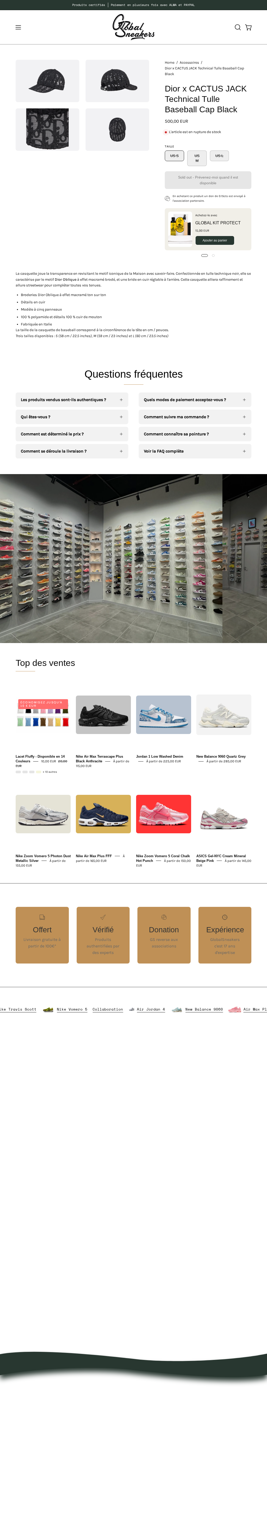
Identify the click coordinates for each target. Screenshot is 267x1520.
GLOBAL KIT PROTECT (218, 223)
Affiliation (148, 1444)
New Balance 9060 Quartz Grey (221, 756)
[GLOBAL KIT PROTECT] (180, 229)
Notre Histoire (152, 1386)
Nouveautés (100, 1386)
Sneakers (98, 1428)
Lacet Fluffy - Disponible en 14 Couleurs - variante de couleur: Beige (38, 772)
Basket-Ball (100, 1437)
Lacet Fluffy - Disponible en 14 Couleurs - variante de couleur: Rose (18, 772)
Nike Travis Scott (42, 1009)
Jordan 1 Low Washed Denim (159, 756)
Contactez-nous (154, 1418)
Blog (143, 1426)
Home (169, 62)
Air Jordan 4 (176, 1009)
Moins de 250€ (103, 1454)
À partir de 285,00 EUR (224, 761)
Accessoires (189, 62)
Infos (94, 1471)
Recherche (149, 1435)
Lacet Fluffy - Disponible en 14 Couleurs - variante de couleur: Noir (25, 772)
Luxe (93, 1420)
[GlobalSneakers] (133, 27)
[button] (237, 27)
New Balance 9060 (229, 1009)
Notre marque (152, 1394)
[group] (133, 5)
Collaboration (133, 1009)
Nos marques (102, 1394)
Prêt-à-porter (101, 1403)
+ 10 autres (50, 772)
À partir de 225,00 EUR (163, 761)
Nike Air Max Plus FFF (94, 856)
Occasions (99, 1463)
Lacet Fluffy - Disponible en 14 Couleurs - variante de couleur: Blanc (31, 772)
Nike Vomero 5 (97, 1009)
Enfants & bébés (105, 1446)
